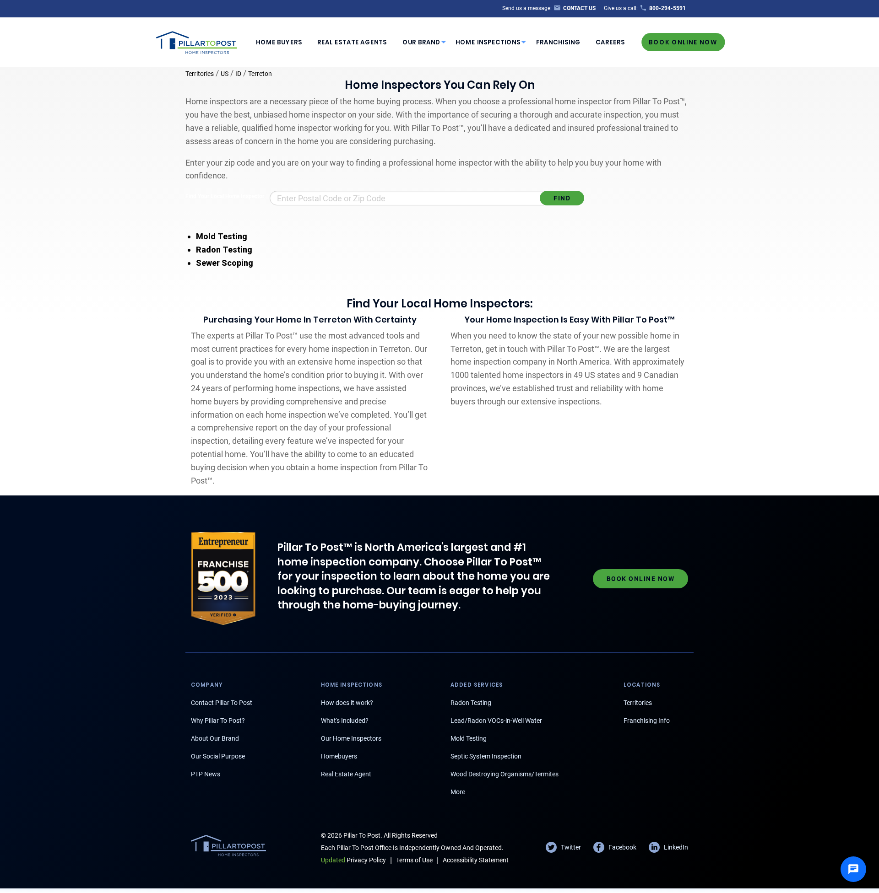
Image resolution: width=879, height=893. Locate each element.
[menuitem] (278, 42)
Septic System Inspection (485, 756)
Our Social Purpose (218, 756)
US (224, 73)
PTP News (205, 774)
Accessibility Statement (476, 860)
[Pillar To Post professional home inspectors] (197, 41)
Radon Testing (224, 249)
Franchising (558, 42)
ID (238, 73)
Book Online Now (683, 42)
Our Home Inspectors (351, 738)
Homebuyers (339, 756)
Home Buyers (279, 42)
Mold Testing (221, 236)
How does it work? (347, 702)
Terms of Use (414, 860)
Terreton (260, 73)
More (457, 792)
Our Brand (421, 42)
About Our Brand (215, 738)
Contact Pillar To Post (221, 702)
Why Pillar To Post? (218, 720)
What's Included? (345, 720)
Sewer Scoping (224, 263)
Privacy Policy (353, 860)
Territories (199, 73)
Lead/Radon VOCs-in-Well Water (496, 720)
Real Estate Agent (346, 774)
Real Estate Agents (352, 42)
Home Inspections (488, 42)
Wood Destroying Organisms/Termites (504, 774)
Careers (610, 42)
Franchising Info (647, 720)
